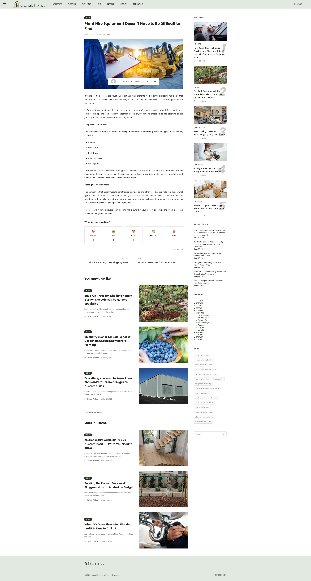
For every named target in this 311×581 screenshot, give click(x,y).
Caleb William (126, 81)
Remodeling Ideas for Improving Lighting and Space (209, 133)
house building (218, 379)
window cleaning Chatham (204, 403)
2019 (198, 335)
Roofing (199, 44)
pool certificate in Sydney (203, 412)
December (202, 315)
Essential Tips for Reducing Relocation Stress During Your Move (209, 208)
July (199, 327)
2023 (198, 308)
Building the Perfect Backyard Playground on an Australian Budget (109, 485)
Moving (198, 201)
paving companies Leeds (203, 365)
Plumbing (199, 164)
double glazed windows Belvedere (206, 398)
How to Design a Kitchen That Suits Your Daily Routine (208, 281)
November (202, 318)
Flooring (72, 4)
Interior (110, 4)
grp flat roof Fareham (202, 355)
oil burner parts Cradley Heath (205, 417)
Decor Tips (57, 4)
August (201, 325)
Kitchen (124, 4)
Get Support (220, 575)
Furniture (86, 4)
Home (99, 4)
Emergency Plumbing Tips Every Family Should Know (207, 170)
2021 (198, 313)
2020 (198, 332)
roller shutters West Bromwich (205, 369)
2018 (198, 337)
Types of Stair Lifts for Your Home (156, 262)
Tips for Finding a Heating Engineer (108, 262)
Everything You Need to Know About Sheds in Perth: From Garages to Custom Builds (108, 382)
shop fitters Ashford (201, 393)
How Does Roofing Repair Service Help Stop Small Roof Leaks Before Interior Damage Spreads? (209, 53)
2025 (198, 303)
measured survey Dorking (203, 360)
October (201, 320)
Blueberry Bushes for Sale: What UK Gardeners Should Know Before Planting (108, 341)
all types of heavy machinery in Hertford (130, 131)
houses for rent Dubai (202, 379)
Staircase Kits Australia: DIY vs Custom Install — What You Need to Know (108, 444)
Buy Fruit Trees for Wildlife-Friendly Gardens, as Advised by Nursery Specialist (108, 300)
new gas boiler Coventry (203, 384)
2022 (198, 310)
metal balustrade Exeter (203, 422)
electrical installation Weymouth (206, 374)
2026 (198, 301)
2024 (198, 306)
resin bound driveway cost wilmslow (207, 388)
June (200, 330)
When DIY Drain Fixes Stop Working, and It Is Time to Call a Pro (108, 526)
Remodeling (138, 4)
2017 (198, 340)
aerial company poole (202, 407)
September (202, 323)
